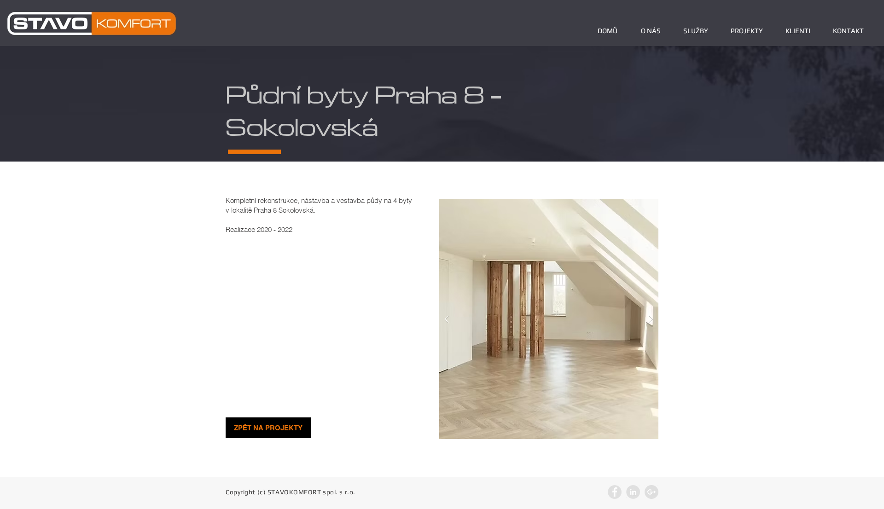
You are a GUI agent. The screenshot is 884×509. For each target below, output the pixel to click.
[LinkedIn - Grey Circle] (633, 492)
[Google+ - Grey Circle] (651, 492)
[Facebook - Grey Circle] (615, 492)
